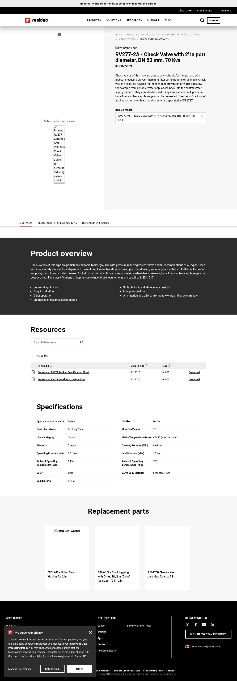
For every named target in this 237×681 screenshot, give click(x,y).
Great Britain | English (206, 646)
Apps (100, 638)
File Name (43, 365)
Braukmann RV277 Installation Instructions (61, 379)
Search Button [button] (202, 20)
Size (164, 365)
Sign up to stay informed (208, 634)
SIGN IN (214, 20)
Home (35, 20)
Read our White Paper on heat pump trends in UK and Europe (118, 3)
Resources (134, 20)
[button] (90, 632)
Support (153, 20)
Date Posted (137, 365)
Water (145, 34)
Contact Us (104, 644)
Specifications (67, 222)
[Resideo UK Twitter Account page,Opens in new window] (187, 624)
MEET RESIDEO (19, 618)
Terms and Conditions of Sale (126, 670)
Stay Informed (204, 10)
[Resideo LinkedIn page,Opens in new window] (212, 624)
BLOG (168, 20)
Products (94, 20)
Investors (226, 10)
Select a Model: (124, 110)
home (118, 34)
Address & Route (107, 650)
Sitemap (170, 670)
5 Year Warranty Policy (139, 625)
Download (194, 372)
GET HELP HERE (111, 618)
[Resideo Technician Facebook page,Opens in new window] (196, 624)
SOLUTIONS (113, 20)
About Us (185, 10)
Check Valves (127, 38)
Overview (26, 222)
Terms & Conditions (100, 670)
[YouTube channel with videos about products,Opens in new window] (204, 624)
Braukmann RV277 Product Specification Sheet (63, 372)
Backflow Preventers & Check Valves (175, 34)
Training (102, 631)
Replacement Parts (95, 222)
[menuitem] (94, 20)
